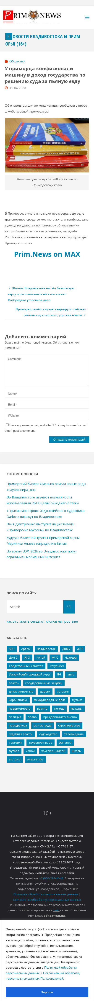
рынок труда (43, 725)
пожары (76, 708)
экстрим (15, 759)
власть (14, 683)
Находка (71, 657)
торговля (15, 742)
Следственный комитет (26, 666)
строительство (69, 725)
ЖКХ (27, 657)
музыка (77, 700)
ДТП (80, 649)
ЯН (59, 674)
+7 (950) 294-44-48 (51, 878)
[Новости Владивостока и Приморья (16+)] (36, 17)
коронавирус (18, 700)
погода (59, 708)
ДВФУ (66, 649)
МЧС (55, 657)
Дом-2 (13, 657)
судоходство (48, 734)
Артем (25, 649)
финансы (65, 742)
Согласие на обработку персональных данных (47, 900)
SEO (12, 649)
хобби (30, 751)
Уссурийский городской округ (29, 674)
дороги (45, 691)
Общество (17, 61)
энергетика (35, 759)
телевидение (74, 734)
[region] (47, 960)
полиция (15, 717)
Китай (41, 657)
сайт (56, 910)
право (32, 717)
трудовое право (40, 742)
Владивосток (46, 649)
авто (71, 674)
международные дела (49, 700)
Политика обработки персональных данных (45, 894)
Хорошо (47, 992)
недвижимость (20, 708)
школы (76, 751)
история (63, 691)
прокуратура (18, 725)
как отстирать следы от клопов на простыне (42, 621)
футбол (14, 751)
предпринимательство (60, 717)
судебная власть (21, 734)
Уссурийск (57, 666)
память (42, 708)
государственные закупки (43, 683)
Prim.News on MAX (47, 254)
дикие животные (21, 691)
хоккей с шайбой (53, 751)
